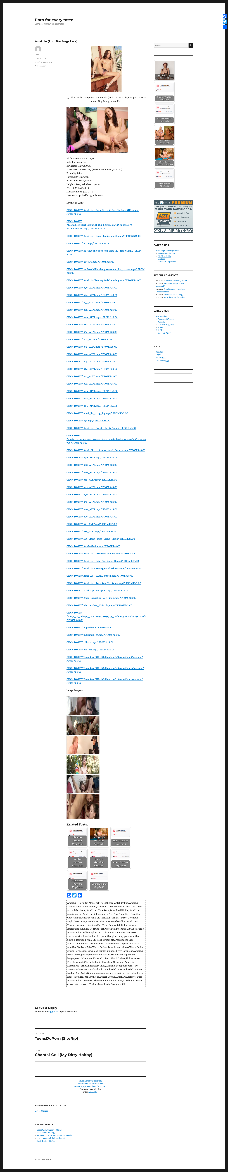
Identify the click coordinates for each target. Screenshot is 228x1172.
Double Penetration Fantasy (90, 1081)
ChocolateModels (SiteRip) (176, 281)
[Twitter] (224, 21)
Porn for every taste (54, 20)
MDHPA (161, 322)
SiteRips (161, 259)
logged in (53, 1011)
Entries (160, 357)
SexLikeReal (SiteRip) (46, 1133)
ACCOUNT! (93, 1092)
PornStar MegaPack (43, 62)
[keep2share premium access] (173, 216)
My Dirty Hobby (164, 256)
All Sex (38, 66)
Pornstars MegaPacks (167, 262)
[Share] (224, 27)
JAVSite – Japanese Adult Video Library (90, 1086)
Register (159, 352)
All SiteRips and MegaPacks (167, 251)
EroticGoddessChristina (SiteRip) (51, 1138)
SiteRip (161, 327)
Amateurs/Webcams (166, 253)
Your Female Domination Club (90, 1084)
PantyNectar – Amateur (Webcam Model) (54, 1135)
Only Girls (160, 330)
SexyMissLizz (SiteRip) (173, 294)
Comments (162, 360)
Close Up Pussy (164, 333)
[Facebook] (224, 16)
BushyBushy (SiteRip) (46, 1141)
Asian (43, 66)
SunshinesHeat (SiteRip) (174, 297)
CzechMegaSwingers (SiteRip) (49, 1130)
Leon (37, 55)
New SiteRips (161, 316)
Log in (158, 355)
